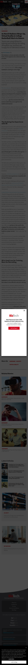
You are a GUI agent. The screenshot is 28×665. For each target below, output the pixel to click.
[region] (14, 655)
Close (24, 310)
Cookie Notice (11, 659)
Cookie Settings (14, 662)
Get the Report (14, 328)
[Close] (26, 647)
